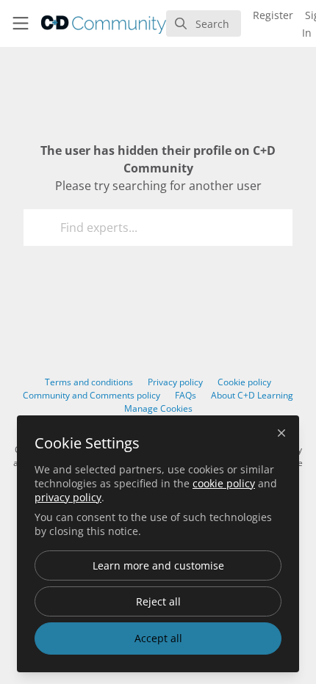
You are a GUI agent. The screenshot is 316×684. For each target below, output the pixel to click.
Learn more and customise (158, 565)
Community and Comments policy (91, 395)
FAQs (185, 395)
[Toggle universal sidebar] (20, 23)
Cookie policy (244, 382)
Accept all (158, 638)
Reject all (158, 601)
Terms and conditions (89, 382)
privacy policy (68, 497)
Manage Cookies (158, 408)
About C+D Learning (252, 395)
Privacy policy (175, 382)
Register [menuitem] (273, 15)
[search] (203, 23)
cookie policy (224, 483)
